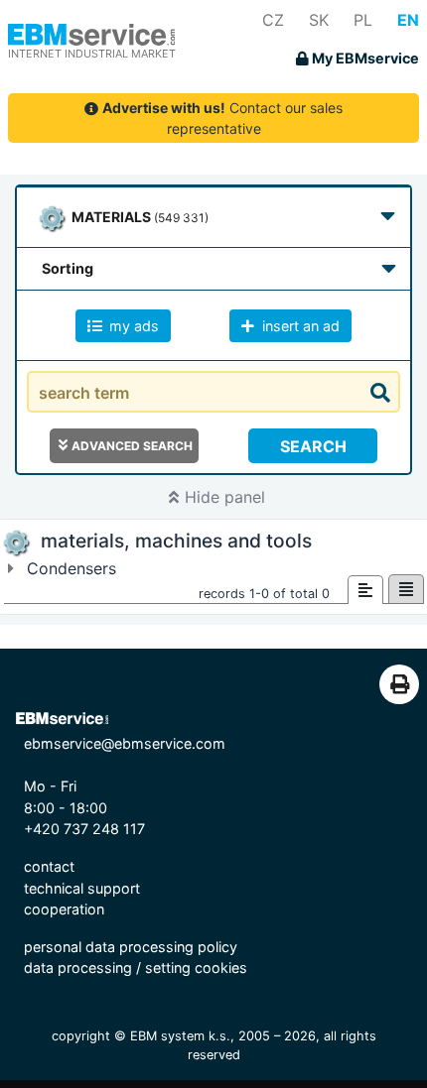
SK (319, 20)
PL (363, 20)
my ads (132, 325)
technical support (82, 888)
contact (49, 866)
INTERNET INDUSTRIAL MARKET (92, 53)
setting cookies (196, 967)
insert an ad (299, 325)
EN (408, 20)
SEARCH (313, 446)
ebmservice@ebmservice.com (124, 743)
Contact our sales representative (222, 118)
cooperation (64, 909)
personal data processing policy (130, 946)
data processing (78, 967)
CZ (273, 20)
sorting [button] (67, 268)
